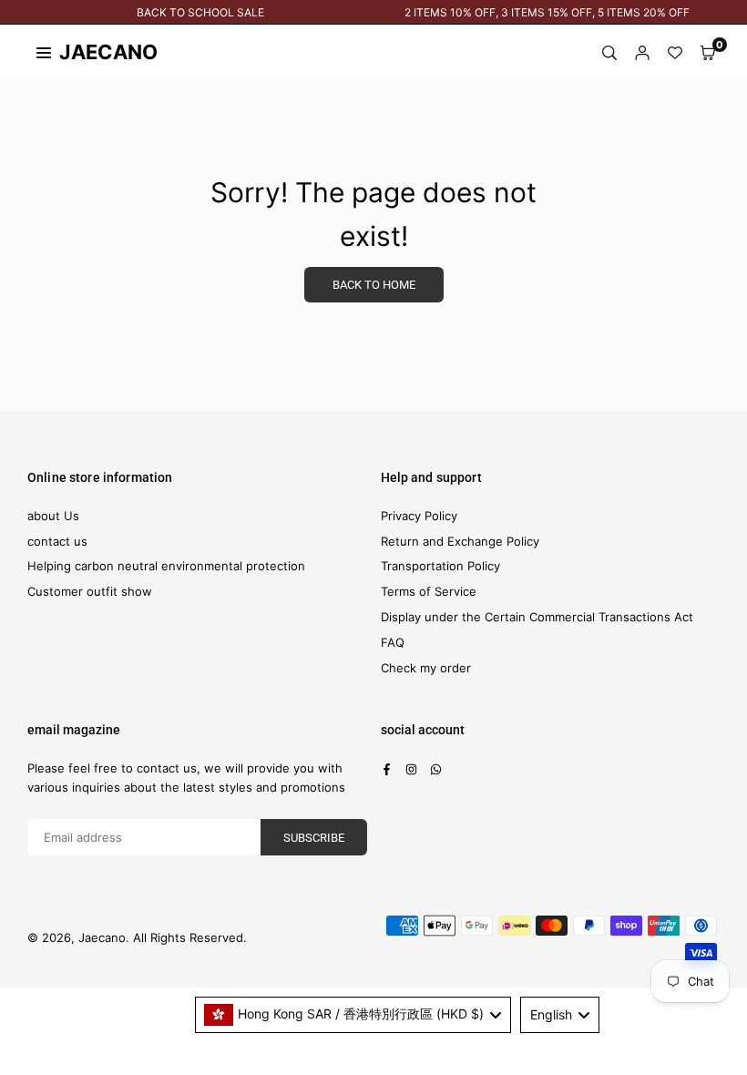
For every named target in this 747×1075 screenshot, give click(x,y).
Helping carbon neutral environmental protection (166, 565)
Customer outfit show (89, 591)
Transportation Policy (440, 565)
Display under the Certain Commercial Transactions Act (537, 616)
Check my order (426, 667)
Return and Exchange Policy (460, 541)
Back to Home (374, 285)
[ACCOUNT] (642, 52)
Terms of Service (428, 591)
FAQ (392, 642)
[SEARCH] (609, 52)
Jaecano (91, 52)
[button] (707, 52)
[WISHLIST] (675, 52)
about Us (53, 515)
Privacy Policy (419, 515)
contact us (57, 541)
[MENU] (43, 52)
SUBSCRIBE (313, 838)
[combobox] (353, 1015)
